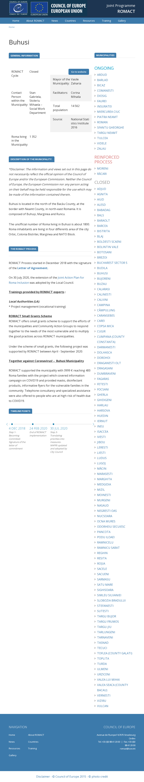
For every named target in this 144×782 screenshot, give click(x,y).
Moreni (102, 168)
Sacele (102, 569)
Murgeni (103, 500)
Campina (103, 305)
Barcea (102, 226)
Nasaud (103, 505)
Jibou (101, 442)
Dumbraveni (106, 374)
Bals (100, 215)
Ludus (102, 458)
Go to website (78, 71)
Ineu (100, 426)
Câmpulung (106, 310)
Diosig (102, 96)
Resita (102, 558)
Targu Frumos (108, 622)
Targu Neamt (107, 133)
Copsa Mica (105, 326)
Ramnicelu (105, 542)
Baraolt (103, 220)
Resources (89, 20)
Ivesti (101, 437)
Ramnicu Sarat (108, 548)
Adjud (101, 189)
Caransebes (106, 315)
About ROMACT (35, 20)
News (54, 20)
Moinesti (104, 495)
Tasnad (103, 643)
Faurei (102, 101)
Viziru (101, 701)
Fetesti (102, 384)
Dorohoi (103, 358)
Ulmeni (102, 669)
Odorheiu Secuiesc (111, 527)
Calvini (102, 300)
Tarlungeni (106, 632)
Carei (101, 321)
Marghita (104, 479)
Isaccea (102, 432)
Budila (102, 268)
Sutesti (103, 611)
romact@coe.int (127, 748)
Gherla (102, 395)
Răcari (102, 174)
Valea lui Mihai (108, 680)
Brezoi (102, 257)
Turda (102, 664)
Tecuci (102, 648)
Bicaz (101, 85)
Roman (102, 122)
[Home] (48, 8)
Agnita (102, 194)
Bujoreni (104, 279)
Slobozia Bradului (111, 600)
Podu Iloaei (106, 537)
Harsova (103, 410)
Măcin (101, 469)
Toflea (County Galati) (114, 653)
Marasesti (105, 474)
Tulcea (102, 138)
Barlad (102, 80)
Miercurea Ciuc (108, 112)
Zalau (101, 149)
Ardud (102, 75)
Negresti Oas (107, 511)
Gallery (122, 20)
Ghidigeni (104, 400)
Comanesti (105, 91)
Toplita (103, 658)
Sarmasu (103, 579)
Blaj (100, 236)
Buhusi (102, 273)
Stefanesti (105, 606)
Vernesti (103, 695)
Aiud (100, 199)
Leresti (102, 447)
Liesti (101, 453)
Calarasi (103, 289)
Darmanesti (106, 347)
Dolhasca (104, 352)
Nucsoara (104, 516)
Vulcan (102, 706)
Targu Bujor (106, 616)
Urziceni (103, 674)
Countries (70, 20)
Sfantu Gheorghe (110, 127)
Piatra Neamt (107, 117)
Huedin (102, 416)
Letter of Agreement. (32, 268)
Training (106, 20)
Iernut (102, 421)
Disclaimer (43, 776)
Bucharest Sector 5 (112, 263)
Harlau (102, 405)
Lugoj (101, 463)
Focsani (103, 389)
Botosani (104, 252)
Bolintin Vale (107, 247)
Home (15, 20)
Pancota (103, 532)
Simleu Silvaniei (109, 595)
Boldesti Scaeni (109, 242)
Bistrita (103, 231)
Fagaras (103, 379)
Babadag (103, 210)
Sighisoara (105, 590)
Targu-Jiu (104, 627)
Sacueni (103, 574)
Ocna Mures (106, 521)
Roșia (101, 563)
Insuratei (104, 106)
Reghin (102, 553)
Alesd (101, 205)
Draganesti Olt (109, 363)
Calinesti (104, 294)
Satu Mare (105, 585)
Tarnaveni (105, 637)
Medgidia (104, 484)
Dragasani (105, 368)
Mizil (101, 490)
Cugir (101, 331)
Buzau (102, 284)
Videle (102, 143)
